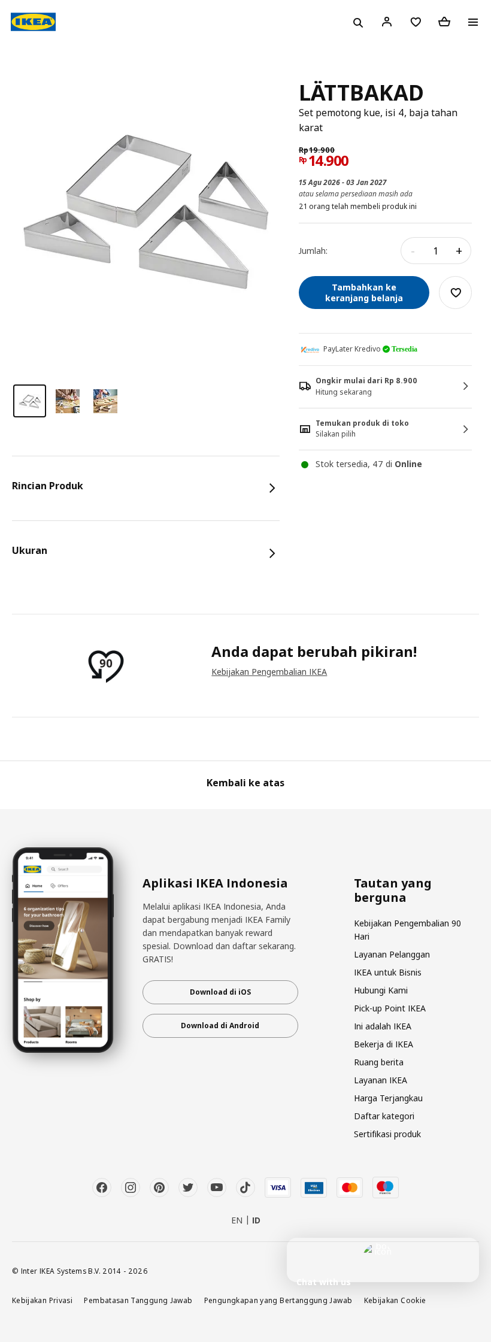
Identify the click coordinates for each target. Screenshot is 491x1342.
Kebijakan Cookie (395, 1300)
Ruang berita (379, 1062)
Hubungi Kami (381, 990)
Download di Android (220, 1025)
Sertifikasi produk (387, 1134)
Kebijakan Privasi (42, 1300)
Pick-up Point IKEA (390, 1008)
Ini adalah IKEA (382, 1026)
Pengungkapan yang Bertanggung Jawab (278, 1300)
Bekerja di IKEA (383, 1044)
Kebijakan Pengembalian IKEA (269, 671)
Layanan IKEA (380, 1080)
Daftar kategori (384, 1116)
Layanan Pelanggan (392, 954)
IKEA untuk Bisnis (388, 972)
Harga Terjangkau (388, 1098)
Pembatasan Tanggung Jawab (138, 1300)
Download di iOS (220, 992)
